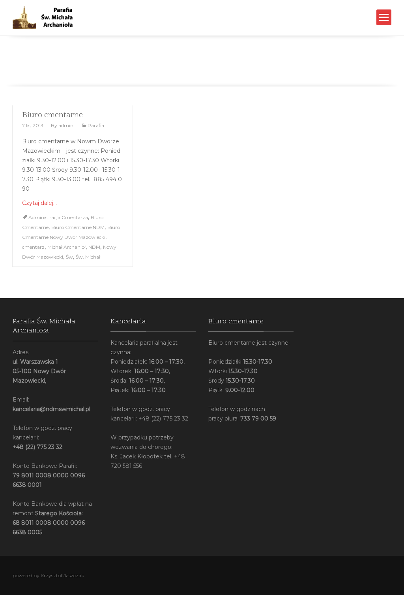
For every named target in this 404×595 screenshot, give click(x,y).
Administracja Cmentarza (58, 217)
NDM (94, 247)
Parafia (96, 125)
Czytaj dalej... (39, 202)
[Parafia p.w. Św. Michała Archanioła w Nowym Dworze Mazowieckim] (51, 17)
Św (69, 257)
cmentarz (33, 247)
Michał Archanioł (66, 247)
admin (65, 125)
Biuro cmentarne (52, 115)
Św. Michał (88, 257)
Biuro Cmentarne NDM (78, 227)
